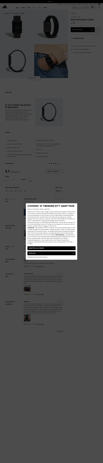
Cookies (46, 226)
